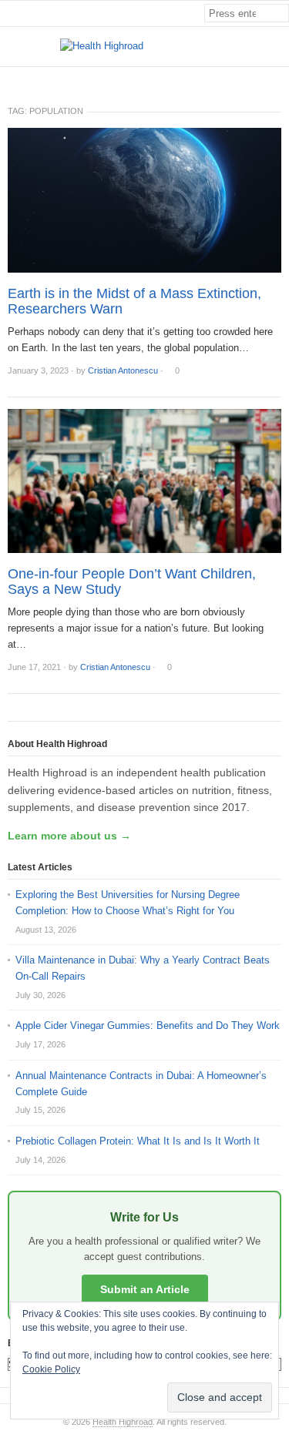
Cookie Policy (51, 1369)
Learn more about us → (69, 835)
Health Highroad (122, 1421)
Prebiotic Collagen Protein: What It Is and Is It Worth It (137, 1141)
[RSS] (280, 79)
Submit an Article (145, 1289)
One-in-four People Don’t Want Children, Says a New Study (132, 581)
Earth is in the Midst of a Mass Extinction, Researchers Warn (134, 301)
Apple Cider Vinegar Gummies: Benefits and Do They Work (147, 1025)
